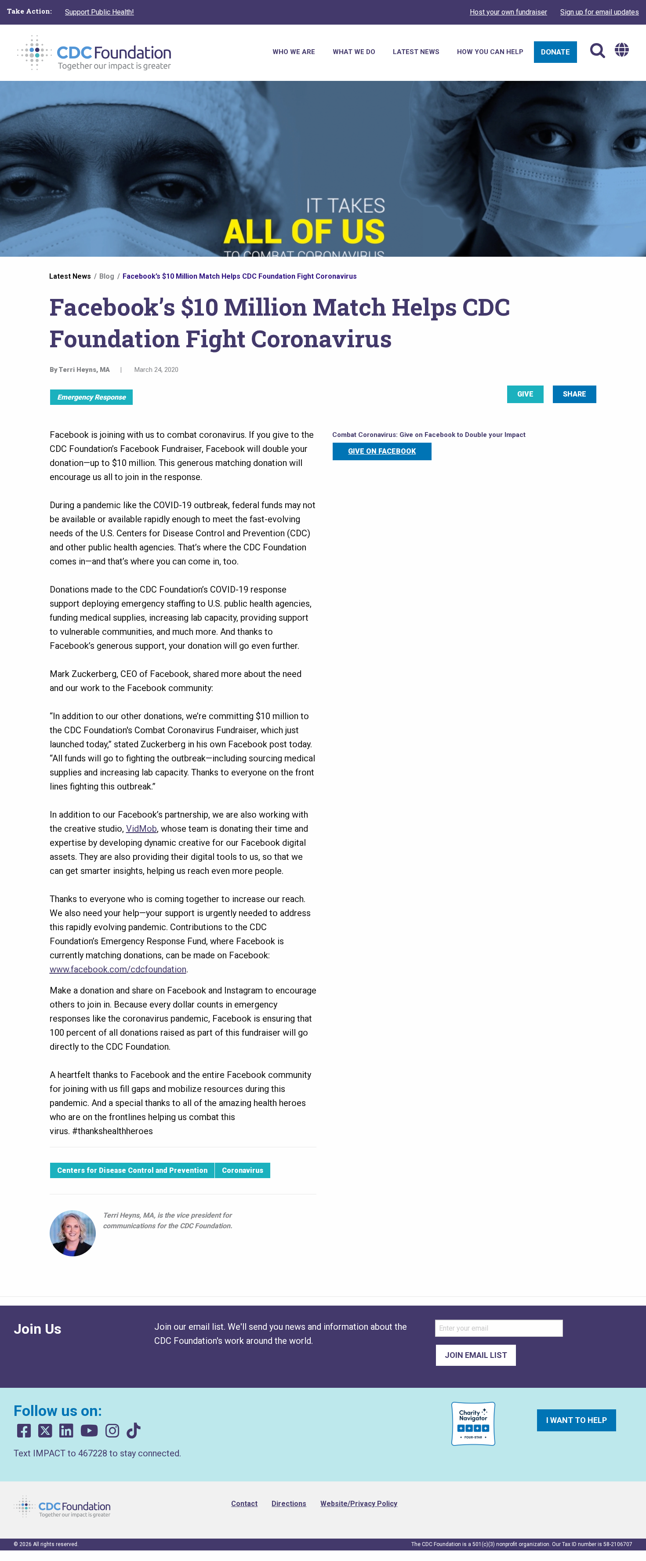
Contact (244, 1503)
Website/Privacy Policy (358, 1503)
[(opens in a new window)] (24, 1431)
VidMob (141, 828)
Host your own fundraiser (508, 12)
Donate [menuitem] (555, 51)
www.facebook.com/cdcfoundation (118, 969)
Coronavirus (242, 1170)
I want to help (576, 1420)
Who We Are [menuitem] (293, 52)
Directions (289, 1503)
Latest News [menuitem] (416, 52)
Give (525, 394)
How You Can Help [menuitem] (490, 52)
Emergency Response (91, 397)
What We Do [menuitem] (354, 52)
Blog (106, 276)
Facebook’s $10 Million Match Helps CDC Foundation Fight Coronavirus (240, 276)
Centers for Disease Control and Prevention (132, 1170)
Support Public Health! (99, 12)
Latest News (70, 276)
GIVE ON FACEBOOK (382, 451)
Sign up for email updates (599, 12)
